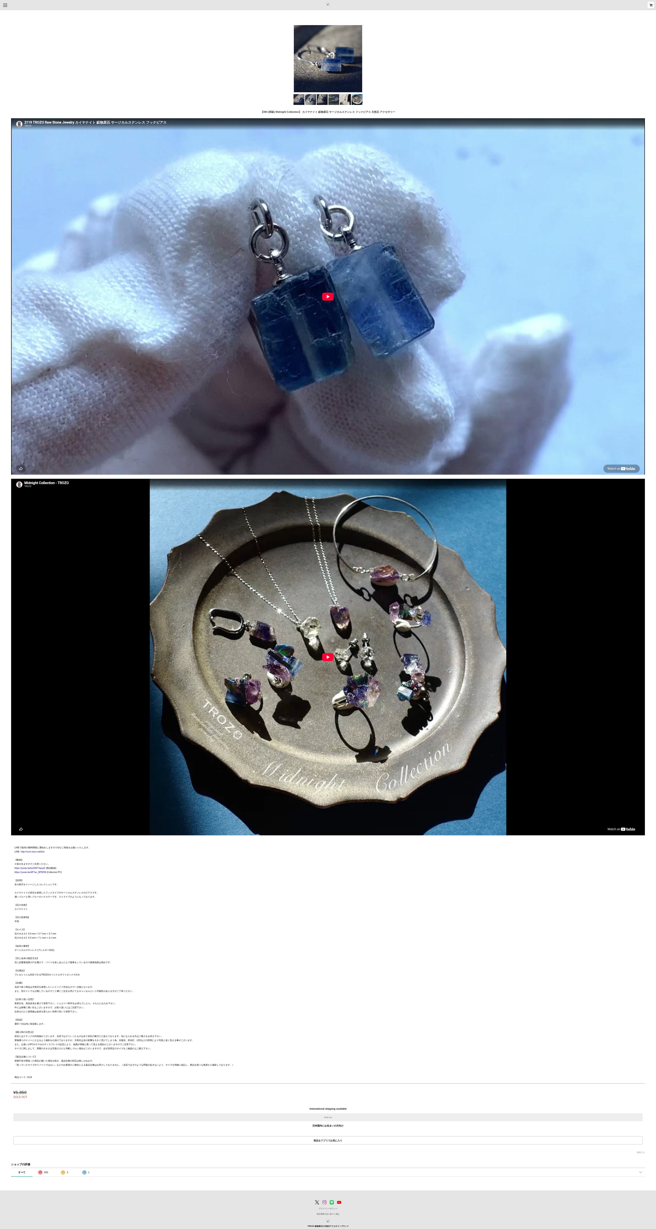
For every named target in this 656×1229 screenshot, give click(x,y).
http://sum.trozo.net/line (32, 851)
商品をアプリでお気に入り (328, 1140)
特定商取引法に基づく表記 (328, 1214)
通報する (641, 1152)
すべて (21, 1172)
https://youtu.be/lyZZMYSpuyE (30, 868)
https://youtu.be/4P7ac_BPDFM (30, 872)
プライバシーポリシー (328, 1208)
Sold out (328, 1117)
